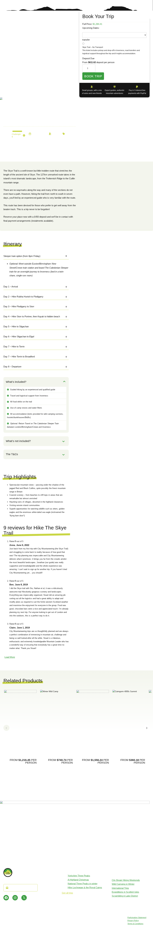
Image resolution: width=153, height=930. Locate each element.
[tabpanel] (114, 46)
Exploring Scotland (70, 134)
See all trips (67, 893)
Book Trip (93, 76)
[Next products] (147, 728)
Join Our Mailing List (22, 887)
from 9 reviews (10, 110)
